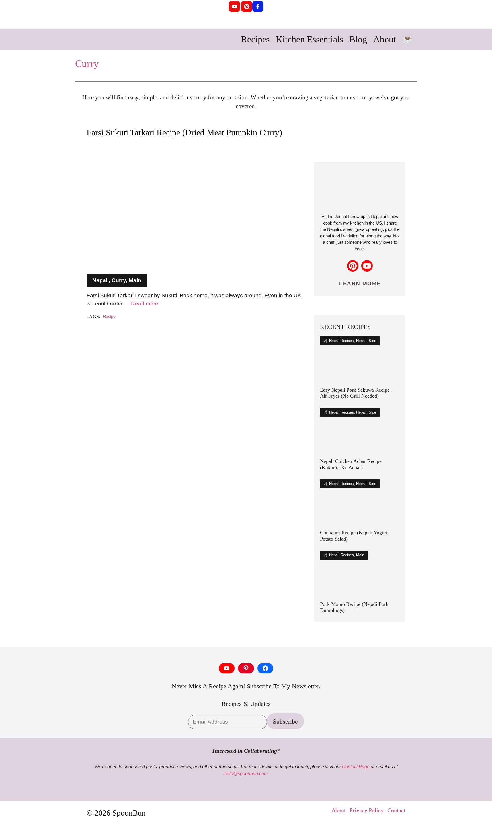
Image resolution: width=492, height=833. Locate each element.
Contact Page (356, 766)
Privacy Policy (367, 810)
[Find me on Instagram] (352, 266)
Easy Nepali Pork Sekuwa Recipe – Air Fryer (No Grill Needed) (356, 393)
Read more (144, 304)
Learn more (359, 283)
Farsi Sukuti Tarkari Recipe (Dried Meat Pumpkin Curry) (184, 132)
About (384, 39)
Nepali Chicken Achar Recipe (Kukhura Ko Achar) (351, 464)
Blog (358, 39)
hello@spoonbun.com (245, 773)
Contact (396, 810)
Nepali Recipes (341, 341)
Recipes (255, 39)
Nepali (100, 280)
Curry (87, 63)
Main (135, 280)
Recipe (109, 316)
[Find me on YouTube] (367, 266)
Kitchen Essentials (309, 39)
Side (372, 341)
